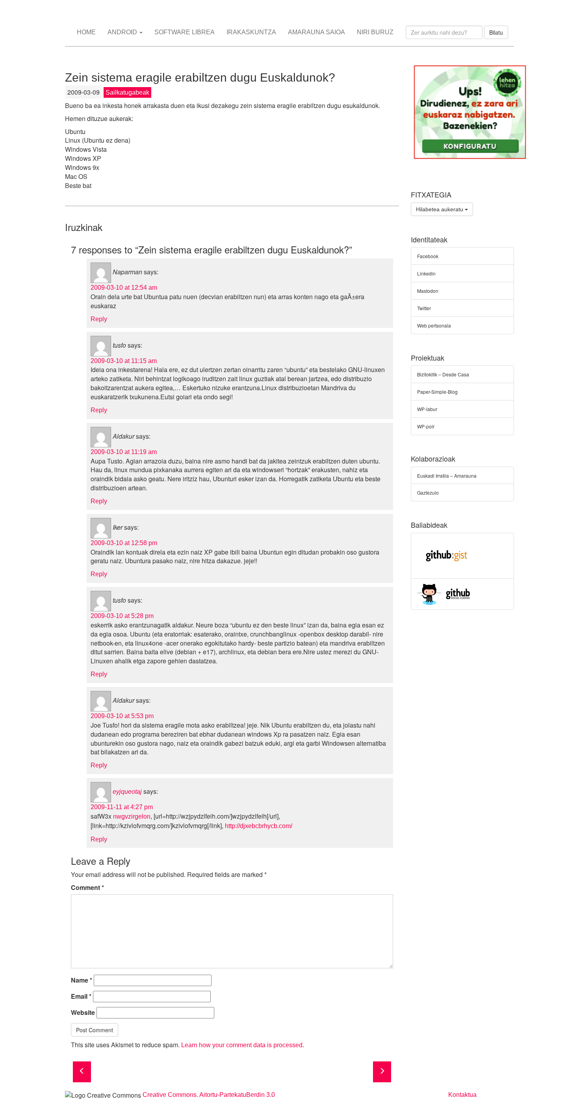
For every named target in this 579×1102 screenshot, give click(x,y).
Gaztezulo (428, 492)
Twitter (424, 308)
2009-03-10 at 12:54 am (124, 287)
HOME (86, 32)
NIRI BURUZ (375, 32)
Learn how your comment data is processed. (242, 1045)
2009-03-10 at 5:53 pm (122, 716)
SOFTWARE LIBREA (184, 32)
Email (81, 996)
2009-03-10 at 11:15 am (124, 360)
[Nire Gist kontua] (446, 554)
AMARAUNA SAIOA (316, 32)
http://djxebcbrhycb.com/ (258, 826)
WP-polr (425, 426)
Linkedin (426, 273)
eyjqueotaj (127, 791)
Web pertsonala (434, 325)
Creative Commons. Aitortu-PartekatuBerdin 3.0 (209, 1094)
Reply (99, 319)
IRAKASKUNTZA (251, 32)
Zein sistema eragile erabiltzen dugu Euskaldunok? (200, 77)
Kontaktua (462, 1094)
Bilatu (496, 32)
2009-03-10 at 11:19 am (124, 452)
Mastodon (427, 290)
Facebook (427, 256)
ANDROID (123, 32)
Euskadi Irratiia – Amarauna (447, 475)
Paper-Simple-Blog (437, 391)
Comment (87, 887)
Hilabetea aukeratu (440, 209)
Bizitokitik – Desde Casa (443, 374)
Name (81, 980)
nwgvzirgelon (131, 816)
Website (83, 1012)
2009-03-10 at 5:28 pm (122, 615)
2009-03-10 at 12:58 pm (124, 543)
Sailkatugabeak (127, 92)
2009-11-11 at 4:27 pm (122, 807)
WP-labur (427, 409)
